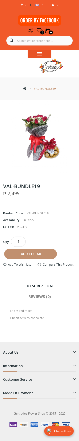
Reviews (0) (39, 296)
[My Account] (55, 5)
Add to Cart (32, 254)
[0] (39, 30)
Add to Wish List (19, 264)
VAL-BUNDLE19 (45, 89)
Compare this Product (58, 264)
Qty (6, 242)
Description (40, 285)
